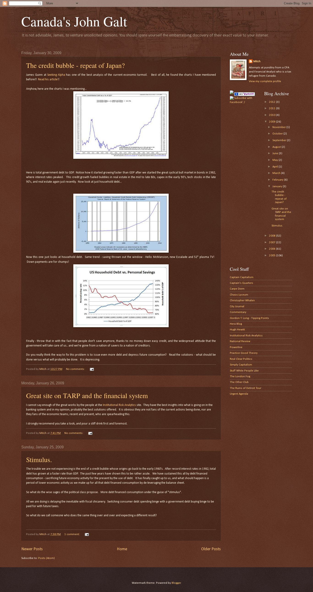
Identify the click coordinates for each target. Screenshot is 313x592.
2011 (272, 108)
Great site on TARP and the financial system (87, 395)
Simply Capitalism (241, 364)
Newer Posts (32, 549)
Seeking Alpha (56, 74)
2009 (272, 121)
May (275, 160)
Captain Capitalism (241, 277)
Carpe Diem (237, 288)
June (275, 153)
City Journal (237, 306)
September (279, 140)
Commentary (238, 312)
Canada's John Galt (74, 21)
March (276, 173)
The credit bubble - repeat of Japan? (75, 65)
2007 (272, 242)
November (279, 127)
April (275, 166)
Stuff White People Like (244, 370)
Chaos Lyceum (239, 294)
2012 (272, 102)
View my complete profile (265, 81)
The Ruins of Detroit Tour (245, 388)
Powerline (236, 347)
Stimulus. (39, 459)
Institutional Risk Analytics (119, 405)
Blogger (176, 582)
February (278, 179)
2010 (272, 115)
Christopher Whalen (242, 300)
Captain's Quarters (241, 283)
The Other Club (239, 382)
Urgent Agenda (239, 393)
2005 (272, 255)
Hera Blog (236, 323)
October (277, 133)
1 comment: (72, 534)
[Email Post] (91, 369)
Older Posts (211, 549)
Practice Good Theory (244, 353)
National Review (240, 341)
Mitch (257, 61)
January (277, 186)
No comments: (75, 369)
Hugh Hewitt (237, 329)
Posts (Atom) (46, 558)
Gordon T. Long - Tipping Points (249, 318)
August (277, 146)
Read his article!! (48, 79)
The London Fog (240, 376)
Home (122, 549)
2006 (272, 248)
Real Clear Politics (241, 358)
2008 (272, 235)
